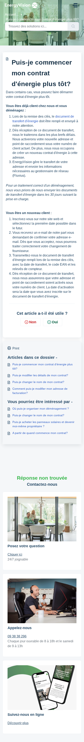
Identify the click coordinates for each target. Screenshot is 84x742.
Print (15, 348)
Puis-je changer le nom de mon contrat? (38, 382)
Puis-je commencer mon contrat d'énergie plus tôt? (42, 366)
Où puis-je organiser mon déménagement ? (40, 408)
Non (32, 322)
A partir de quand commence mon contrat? (40, 433)
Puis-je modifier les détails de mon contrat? (40, 375)
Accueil (10, 14)
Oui (55, 322)
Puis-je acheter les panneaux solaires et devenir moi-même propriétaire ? (43, 424)
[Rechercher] (73, 26)
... (18, 14)
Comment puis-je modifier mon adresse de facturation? (39, 391)
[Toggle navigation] (75, 5)
